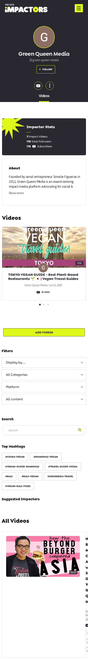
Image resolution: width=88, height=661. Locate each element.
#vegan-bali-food (17, 486)
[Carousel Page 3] (48, 304)
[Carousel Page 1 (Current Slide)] (40, 304)
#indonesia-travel (60, 476)
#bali (9, 476)
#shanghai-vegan (46, 456)
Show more (16, 193)
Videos (44, 96)
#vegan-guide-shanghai (22, 466)
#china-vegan (15, 456)
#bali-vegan (30, 476)
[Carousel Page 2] (44, 304)
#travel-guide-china (62, 466)
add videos (44, 332)
